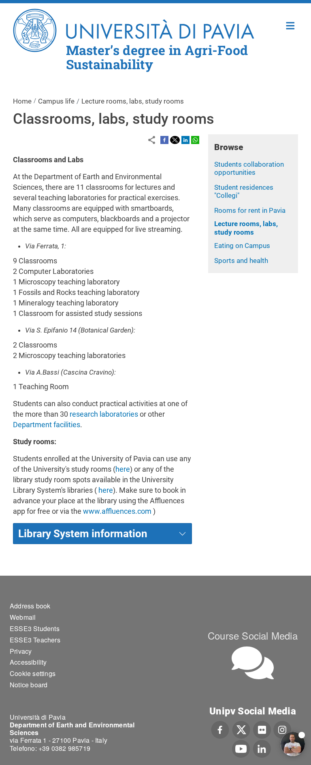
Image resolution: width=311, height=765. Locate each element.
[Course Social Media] (253, 662)
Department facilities (46, 424)
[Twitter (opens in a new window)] (241, 729)
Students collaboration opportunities (249, 168)
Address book (30, 605)
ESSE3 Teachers (35, 639)
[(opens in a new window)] (164, 139)
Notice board (28, 684)
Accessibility (28, 662)
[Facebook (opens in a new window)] (220, 729)
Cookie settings (32, 673)
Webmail (23, 617)
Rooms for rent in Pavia (249, 210)
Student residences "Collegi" (243, 191)
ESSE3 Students (35, 628)
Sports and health (241, 260)
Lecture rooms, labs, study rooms (246, 228)
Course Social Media (253, 635)
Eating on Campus (242, 246)
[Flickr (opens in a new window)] (262, 729)
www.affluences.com (117, 511)
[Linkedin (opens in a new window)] (262, 748)
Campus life (56, 101)
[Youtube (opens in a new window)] (241, 748)
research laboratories (104, 414)
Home (290, 25)
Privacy (21, 651)
